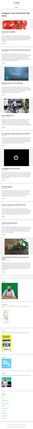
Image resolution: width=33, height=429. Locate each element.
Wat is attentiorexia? (8, 115)
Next (11, 276)
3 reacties (8, 117)
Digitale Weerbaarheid (5, 403)
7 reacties (9, 206)
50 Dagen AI (3, 395)
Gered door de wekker (8, 32)
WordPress (17, 426)
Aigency (3, 398)
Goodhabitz (3, 405)
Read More (3, 43)
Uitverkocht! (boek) (4, 415)
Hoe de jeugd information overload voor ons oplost (15, 258)
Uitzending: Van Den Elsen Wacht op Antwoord (16, 50)
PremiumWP (24, 426)
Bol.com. (3, 307)
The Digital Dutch (4, 413)
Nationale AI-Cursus (5, 408)
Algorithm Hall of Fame (5, 400)
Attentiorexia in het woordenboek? (12, 83)
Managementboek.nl (25, 306)
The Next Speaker (27, 375)
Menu (17, 7)
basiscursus (14, 332)
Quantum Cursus (4, 410)
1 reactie (8, 84)
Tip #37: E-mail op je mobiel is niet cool (14, 205)
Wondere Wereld (4, 418)
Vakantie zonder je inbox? (10, 223)
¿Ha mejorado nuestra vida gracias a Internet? (16, 134)
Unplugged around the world (11, 168)
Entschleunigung (7, 187)
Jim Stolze (16, 2)
